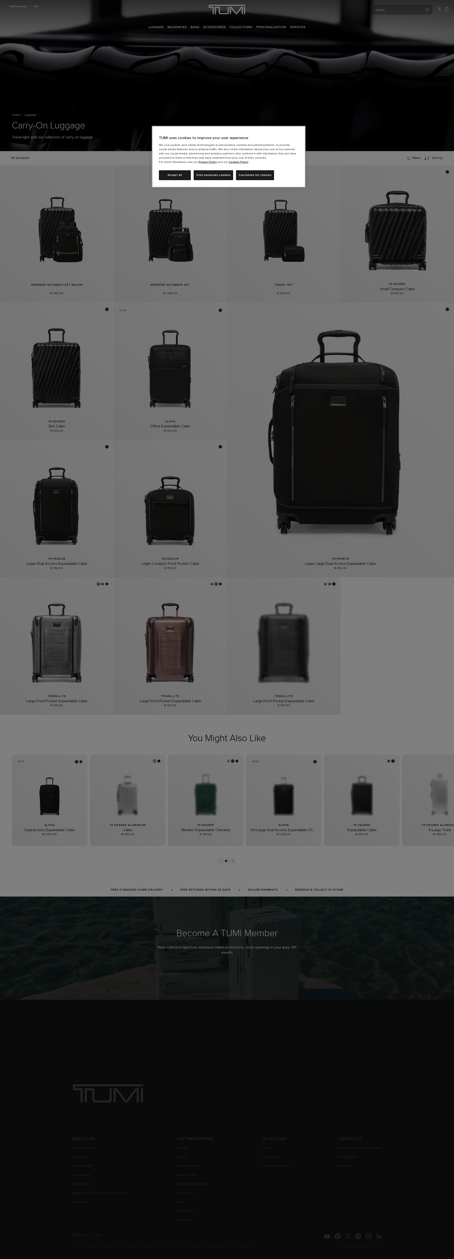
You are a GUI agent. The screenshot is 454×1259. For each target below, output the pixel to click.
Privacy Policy (208, 162)
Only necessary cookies (213, 175)
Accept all (175, 175)
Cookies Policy (238, 162)
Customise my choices (255, 175)
